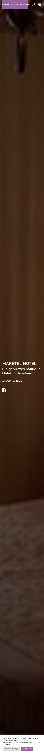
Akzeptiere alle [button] (27, 749)
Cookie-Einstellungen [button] (11, 749)
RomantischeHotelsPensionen (15, 4)
